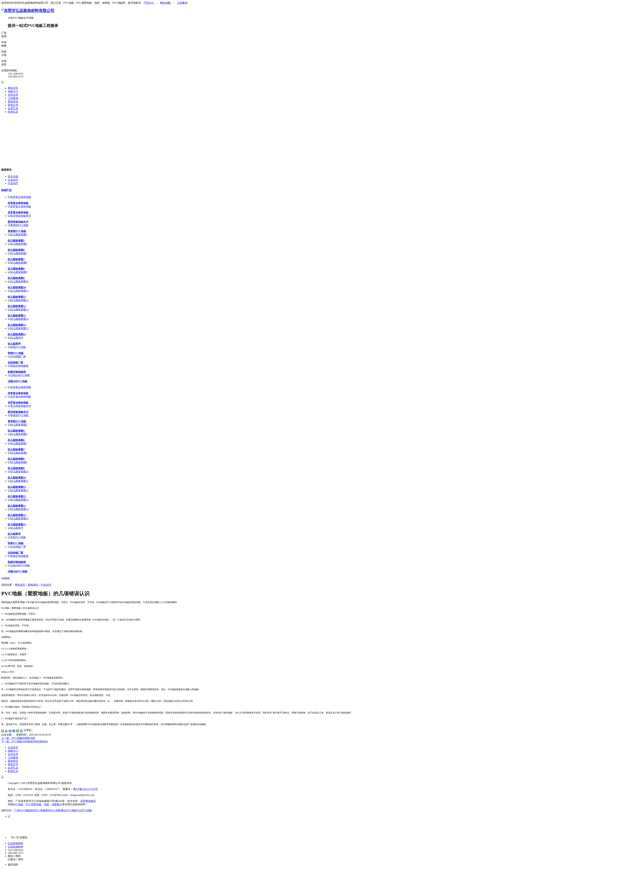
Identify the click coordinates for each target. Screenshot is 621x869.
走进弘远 (13, 108)
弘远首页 (13, 747)
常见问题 (13, 176)
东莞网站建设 (88, 801)
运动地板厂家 (15, 362)
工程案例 (182, 2)
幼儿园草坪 (14, 343)
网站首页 (13, 88)
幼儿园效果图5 (16, 240)
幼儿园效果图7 (16, 259)
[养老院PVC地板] (18, 225)
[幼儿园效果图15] (18, 328)
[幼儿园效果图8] (17, 262)
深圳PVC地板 (37, 810)
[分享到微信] (17, 731)
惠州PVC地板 (53, 810)
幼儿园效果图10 (17, 287)
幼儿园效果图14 (17, 325)
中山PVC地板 (84, 810)
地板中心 (13, 91)
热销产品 (6, 190)
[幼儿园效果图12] (18, 300)
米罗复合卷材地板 (18, 212)
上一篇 (18, 738)
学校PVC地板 (16, 353)
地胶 (46, 804)
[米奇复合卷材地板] (19, 197)
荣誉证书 (13, 105)
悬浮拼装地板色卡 (18, 221)
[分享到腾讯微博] (10, 731)
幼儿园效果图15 (17, 334)
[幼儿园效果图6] (17, 244)
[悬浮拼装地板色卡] (19, 215)
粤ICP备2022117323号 (85, 789)
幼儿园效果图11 (17, 296)
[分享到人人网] (13, 731)
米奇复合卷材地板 (18, 203)
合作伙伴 (13, 94)
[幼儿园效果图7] (17, 253)
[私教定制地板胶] (18, 365)
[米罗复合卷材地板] (19, 206)
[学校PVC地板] (17, 347)
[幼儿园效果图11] (18, 290)
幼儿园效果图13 (17, 315)
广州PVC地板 (22, 810)
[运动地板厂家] (17, 356)
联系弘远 (13, 111)
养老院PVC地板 (17, 231)
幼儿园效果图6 (16, 250)
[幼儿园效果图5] (17, 234)
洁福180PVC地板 (17, 381)
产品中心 (149, 2)
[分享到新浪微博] (6, 731)
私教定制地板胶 (17, 371)
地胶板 (56, 804)
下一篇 (24, 741)
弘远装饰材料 (15, 843)
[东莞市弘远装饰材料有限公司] (27, 10)
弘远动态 (13, 180)
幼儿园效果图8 (16, 268)
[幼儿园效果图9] (17, 272)
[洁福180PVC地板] (19, 375)
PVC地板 (18, 804)
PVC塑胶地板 (33, 804)
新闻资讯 (13, 101)
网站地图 (165, 2)
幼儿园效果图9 (16, 278)
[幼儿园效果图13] (18, 309)
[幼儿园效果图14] (18, 319)
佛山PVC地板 (68, 810)
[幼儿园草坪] (15, 337)
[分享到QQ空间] (2, 731)
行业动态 (13, 183)
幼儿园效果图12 (17, 306)
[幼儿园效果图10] (18, 281)
